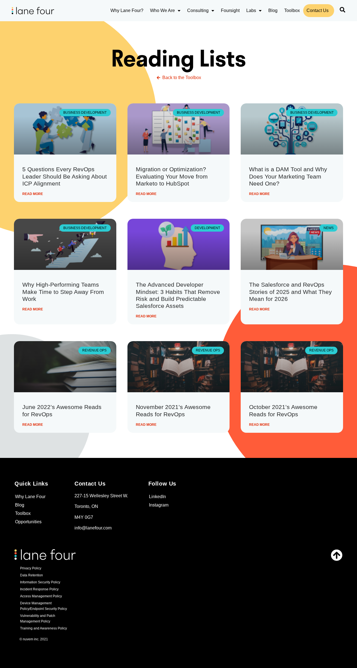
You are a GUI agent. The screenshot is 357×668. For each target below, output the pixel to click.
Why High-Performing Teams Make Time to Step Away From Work (63, 291)
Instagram (158, 505)
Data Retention (31, 575)
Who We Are (162, 10)
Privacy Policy (30, 568)
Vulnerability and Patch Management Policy (37, 618)
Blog (273, 10)
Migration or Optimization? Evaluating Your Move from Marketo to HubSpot (172, 176)
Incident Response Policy (39, 589)
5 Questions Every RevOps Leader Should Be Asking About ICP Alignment (64, 176)
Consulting (198, 10)
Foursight (230, 10)
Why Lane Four (30, 496)
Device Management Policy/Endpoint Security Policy (43, 606)
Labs (251, 10)
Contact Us (318, 10)
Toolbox (292, 10)
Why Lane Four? (126, 10)
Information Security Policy (40, 582)
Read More (32, 194)
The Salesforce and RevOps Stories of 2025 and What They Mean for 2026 (290, 291)
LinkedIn (157, 496)
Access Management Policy (41, 596)
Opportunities (28, 521)
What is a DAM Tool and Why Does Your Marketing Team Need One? (288, 176)
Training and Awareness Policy (43, 628)
